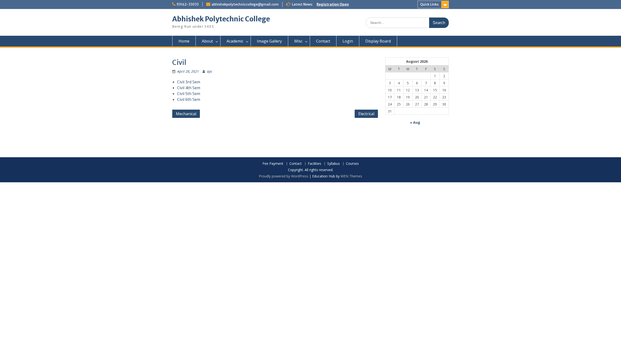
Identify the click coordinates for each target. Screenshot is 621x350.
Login (348, 41)
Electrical (366, 113)
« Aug (415, 122)
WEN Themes (351, 176)
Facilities (314, 163)
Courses (352, 163)
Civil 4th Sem (188, 87)
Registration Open (333, 4)
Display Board (378, 41)
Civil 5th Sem (188, 93)
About (207, 41)
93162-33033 (188, 4)
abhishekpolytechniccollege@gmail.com (245, 4)
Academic (235, 41)
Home (184, 41)
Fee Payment (272, 163)
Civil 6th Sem (188, 99)
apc (209, 71)
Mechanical (186, 113)
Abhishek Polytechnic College (221, 19)
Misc (298, 41)
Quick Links (429, 4)
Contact (323, 41)
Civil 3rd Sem (188, 82)
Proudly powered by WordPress (283, 176)
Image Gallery (269, 41)
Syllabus (333, 163)
